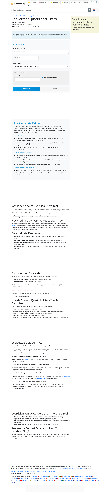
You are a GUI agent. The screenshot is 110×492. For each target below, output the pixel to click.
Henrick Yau (21, 22)
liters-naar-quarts (41, 378)
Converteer (26, 89)
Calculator (78, 477)
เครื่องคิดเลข (69, 480)
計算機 (78, 480)
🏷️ (92, 2)
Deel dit (36, 27)
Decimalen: (18, 76)
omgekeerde (66, 376)
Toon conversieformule (50, 78)
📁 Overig (65, 2)
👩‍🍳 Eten (85, 2)
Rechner (51, 480)
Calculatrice (52, 479)
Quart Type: (17, 63)
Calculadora (54, 477)
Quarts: (15, 57)
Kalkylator (26, 480)
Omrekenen (51, 471)
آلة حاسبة (59, 480)
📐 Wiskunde (55, 2)
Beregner (34, 477)
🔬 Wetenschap (76, 2)
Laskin (35, 480)
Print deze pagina (18, 24)
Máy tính (42, 480)
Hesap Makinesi (64, 479)
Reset (55, 89)
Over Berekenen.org (17, 471)
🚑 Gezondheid (43, 2)
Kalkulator (75, 479)
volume (14, 226)
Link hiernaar (26, 27)
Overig (17, 16)
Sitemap (43, 471)
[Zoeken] (89, 10)
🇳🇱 (94, 10)
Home (13, 16)
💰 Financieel (32, 2)
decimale (27, 359)
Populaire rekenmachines (32, 471)
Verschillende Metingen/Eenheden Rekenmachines (69, 468)
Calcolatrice (44, 477)
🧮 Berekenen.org (18, 3)
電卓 (93, 480)
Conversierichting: (19, 48)
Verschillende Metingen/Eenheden (29, 16)
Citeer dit (16, 27)
